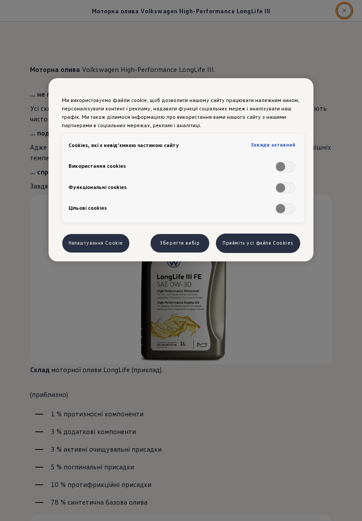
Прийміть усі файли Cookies (258, 243)
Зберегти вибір (180, 243)
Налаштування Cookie (95, 243)
